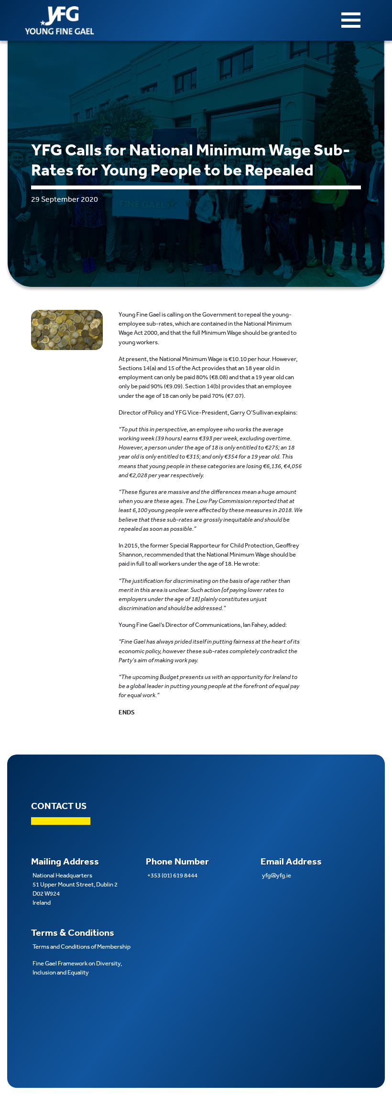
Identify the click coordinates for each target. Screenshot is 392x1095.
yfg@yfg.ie (276, 875)
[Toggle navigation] (351, 20)
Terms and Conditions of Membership (82, 946)
